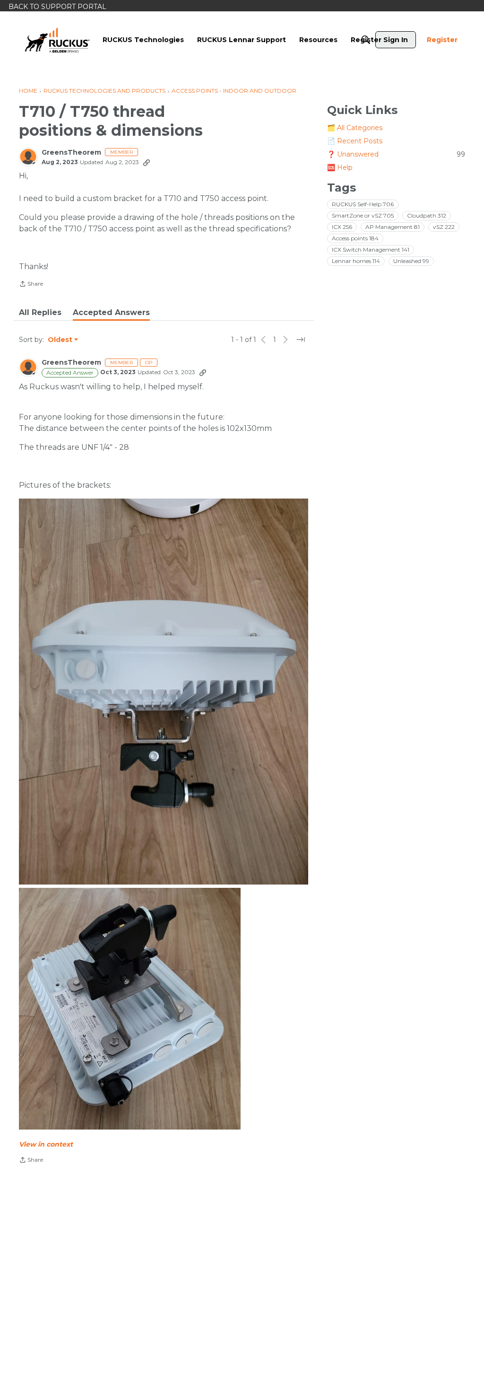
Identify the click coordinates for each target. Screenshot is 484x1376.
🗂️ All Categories (354, 127)
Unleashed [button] (411, 260)
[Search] (365, 39)
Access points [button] (355, 238)
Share (31, 284)
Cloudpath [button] (426, 215)
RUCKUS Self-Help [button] (363, 204)
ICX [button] (342, 226)
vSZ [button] (444, 226)
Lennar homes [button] (356, 260)
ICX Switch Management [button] (370, 249)
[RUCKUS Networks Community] (57, 40)
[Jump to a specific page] (300, 339)
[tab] (40, 313)
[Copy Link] (146, 162)
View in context (46, 1144)
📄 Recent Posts (354, 141)
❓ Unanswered (396, 154)
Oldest (60, 340)
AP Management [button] (392, 226)
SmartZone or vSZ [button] (363, 215)
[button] (163, 692)
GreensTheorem (71, 153)
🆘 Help (340, 167)
